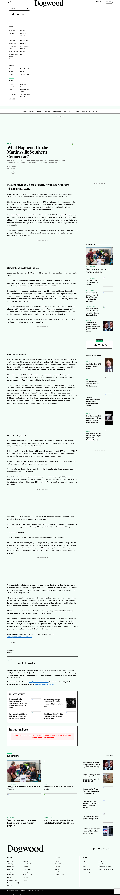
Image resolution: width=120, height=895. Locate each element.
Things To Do (24, 74)
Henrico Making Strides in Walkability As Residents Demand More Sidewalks (18, 716)
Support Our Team (104, 866)
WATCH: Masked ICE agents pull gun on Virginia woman (93, 384)
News (22, 71)
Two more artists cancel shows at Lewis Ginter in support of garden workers (91, 804)
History (11, 71)
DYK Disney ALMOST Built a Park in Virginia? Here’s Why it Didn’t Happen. (53, 716)
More (84, 857)
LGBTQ (22, 48)
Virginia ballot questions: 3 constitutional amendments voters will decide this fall (91, 778)
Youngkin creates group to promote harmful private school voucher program (92, 297)
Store (10, 89)
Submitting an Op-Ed (105, 869)
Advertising (12, 99)
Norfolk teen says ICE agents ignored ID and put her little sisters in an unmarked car (93, 419)
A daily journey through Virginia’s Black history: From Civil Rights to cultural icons (53, 703)
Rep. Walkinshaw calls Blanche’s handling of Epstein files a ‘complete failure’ (93, 437)
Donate (108, 2)
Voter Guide (57, 111)
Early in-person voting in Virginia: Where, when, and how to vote (91, 831)
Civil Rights (12, 33)
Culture (11, 69)
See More (109, 755)
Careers (30, 890)
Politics (22, 51)
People (11, 74)
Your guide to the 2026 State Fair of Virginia (92, 282)
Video (11, 84)
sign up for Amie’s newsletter (44, 684)
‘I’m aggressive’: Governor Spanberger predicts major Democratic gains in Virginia (93, 401)
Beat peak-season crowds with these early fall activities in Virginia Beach (92, 312)
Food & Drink (24, 69)
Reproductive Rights (14, 883)
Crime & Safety (28, 864)
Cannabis (23, 30)
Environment (24, 40)
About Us (12, 87)
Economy (12, 38)
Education (23, 38)
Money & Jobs (13, 51)
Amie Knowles (11, 166)
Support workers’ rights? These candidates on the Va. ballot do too (91, 791)
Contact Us (12, 94)
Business (12, 30)
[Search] (28, 8)
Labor (11, 48)
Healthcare (12, 43)
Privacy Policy (39, 890)
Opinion (23, 84)
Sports (11, 59)
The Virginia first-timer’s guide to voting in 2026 (91, 818)
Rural (22, 54)
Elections (12, 40)
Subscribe (98, 2)
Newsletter (24, 87)
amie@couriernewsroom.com (19, 637)
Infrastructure (25, 46)
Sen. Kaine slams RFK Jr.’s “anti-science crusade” (93, 366)
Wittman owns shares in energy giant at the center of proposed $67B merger (93, 326)
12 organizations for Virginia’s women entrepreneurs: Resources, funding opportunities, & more (18, 703)
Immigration (13, 46)
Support (23, 890)
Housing (23, 43)
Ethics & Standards (12, 890)
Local (39, 111)
